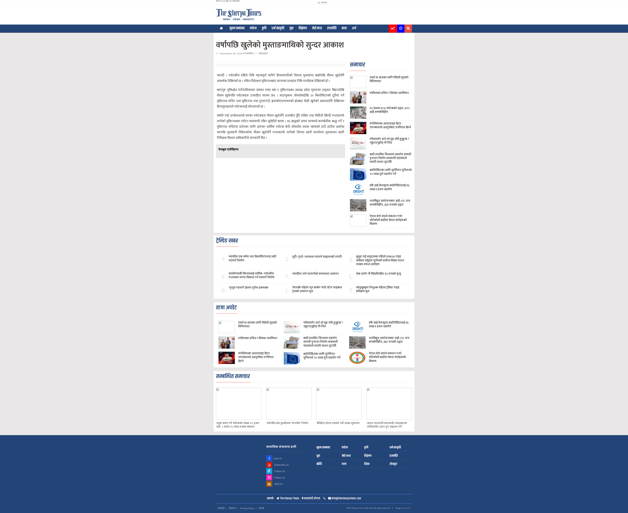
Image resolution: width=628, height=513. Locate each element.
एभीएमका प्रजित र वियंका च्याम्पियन (389, 93)
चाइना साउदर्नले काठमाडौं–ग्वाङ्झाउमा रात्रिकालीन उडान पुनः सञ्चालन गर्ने (387, 425)
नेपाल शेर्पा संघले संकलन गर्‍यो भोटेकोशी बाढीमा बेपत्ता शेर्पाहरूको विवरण (388, 220)
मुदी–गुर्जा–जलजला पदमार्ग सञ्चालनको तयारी (317, 257)
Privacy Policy (247, 508)
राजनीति (331, 28)
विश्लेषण (303, 28)
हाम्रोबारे (221, 508)
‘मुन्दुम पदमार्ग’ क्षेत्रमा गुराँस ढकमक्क (248, 288)
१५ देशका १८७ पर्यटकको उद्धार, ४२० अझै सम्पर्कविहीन (390, 110)
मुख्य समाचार (237, 28)
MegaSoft (406, 508)
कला (344, 28)
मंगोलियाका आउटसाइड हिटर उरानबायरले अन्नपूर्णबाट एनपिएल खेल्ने (390, 125)
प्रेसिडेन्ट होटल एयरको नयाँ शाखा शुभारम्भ (338, 423)
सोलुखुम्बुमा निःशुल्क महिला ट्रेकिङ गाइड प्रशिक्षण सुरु (377, 289)
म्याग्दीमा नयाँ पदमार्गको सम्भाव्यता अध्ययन (315, 274)
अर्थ (354, 28)
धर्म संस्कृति (278, 28)
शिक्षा (366, 464)
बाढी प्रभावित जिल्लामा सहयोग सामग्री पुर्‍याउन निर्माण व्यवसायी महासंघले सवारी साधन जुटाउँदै (390, 158)
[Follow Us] (269, 471)
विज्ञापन (232, 508)
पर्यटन (253, 28)
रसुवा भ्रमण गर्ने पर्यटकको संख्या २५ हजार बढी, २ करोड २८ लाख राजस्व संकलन (237, 425)
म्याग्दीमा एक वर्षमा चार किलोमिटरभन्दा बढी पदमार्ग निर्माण (252, 258)
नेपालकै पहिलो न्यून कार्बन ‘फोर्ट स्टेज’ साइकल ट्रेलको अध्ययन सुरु (317, 289)
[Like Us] (269, 458)
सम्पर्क (261, 508)
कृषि (264, 28)
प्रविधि (319, 464)
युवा (291, 28)
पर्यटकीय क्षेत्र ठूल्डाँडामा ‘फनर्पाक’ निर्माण (287, 423)
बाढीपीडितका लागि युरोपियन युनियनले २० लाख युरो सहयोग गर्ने (391, 172)
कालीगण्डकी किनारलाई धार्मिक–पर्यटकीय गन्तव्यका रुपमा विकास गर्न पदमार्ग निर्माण (251, 275)
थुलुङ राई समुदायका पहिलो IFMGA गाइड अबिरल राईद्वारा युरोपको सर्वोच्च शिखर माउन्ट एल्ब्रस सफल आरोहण (380, 260)
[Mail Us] (269, 484)
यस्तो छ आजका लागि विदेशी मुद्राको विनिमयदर (389, 79)
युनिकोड (323, 2)
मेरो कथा (317, 28)
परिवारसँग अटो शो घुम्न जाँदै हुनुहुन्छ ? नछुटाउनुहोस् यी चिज (389, 141)
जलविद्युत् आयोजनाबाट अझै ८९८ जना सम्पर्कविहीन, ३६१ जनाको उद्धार (390, 203)
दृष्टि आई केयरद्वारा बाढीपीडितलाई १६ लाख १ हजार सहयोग (389, 187)
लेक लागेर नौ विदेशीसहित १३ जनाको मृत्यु (378, 274)
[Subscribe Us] (269, 465)
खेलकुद (393, 464)
